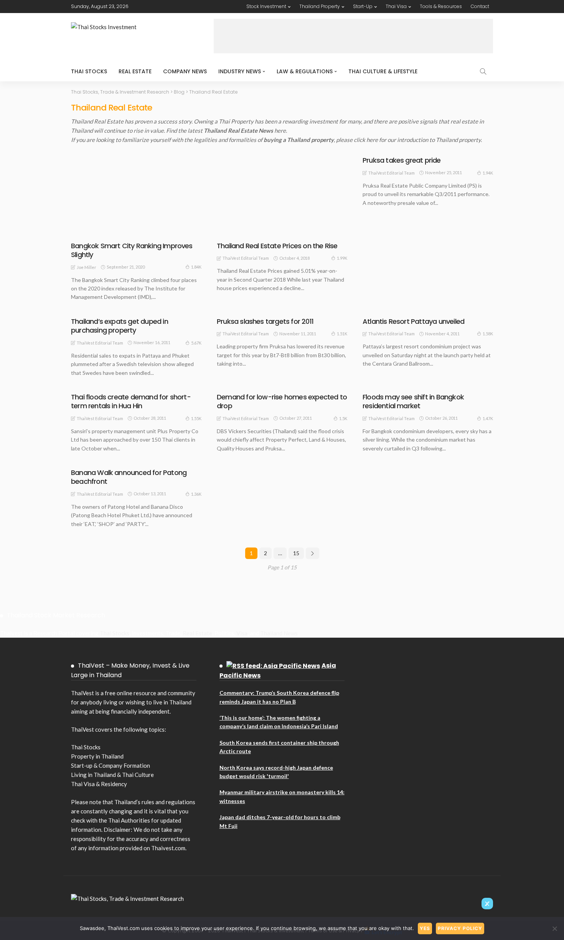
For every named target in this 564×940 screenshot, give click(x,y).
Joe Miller (86, 267)
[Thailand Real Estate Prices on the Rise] (282, 196)
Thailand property (458, 139)
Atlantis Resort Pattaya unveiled (413, 321)
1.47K (488, 418)
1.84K (196, 266)
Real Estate (135, 71)
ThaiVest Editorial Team (246, 258)
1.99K (342, 258)
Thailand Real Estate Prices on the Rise (277, 246)
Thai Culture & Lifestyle (382, 71)
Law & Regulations (305, 71)
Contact (480, 6)
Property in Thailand (97, 756)
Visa (241, 633)
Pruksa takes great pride (402, 160)
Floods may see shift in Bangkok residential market (413, 401)
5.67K (196, 342)
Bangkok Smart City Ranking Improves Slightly (132, 250)
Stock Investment (266, 6)
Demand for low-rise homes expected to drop (282, 401)
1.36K (196, 493)
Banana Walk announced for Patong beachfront (128, 477)
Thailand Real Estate (103, 231)
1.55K (196, 418)
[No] (554, 928)
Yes (425, 928)
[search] (483, 71)
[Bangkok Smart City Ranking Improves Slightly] (136, 196)
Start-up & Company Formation (110, 765)
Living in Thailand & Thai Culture (112, 774)
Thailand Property (319, 6)
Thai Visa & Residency (99, 783)
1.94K (488, 172)
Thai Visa (396, 6)
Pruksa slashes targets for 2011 (265, 321)
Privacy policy (460, 928)
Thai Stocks (89, 71)
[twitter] (487, 903)
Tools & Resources (441, 6)
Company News (185, 71)
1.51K (342, 333)
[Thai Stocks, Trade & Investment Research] (127, 897)
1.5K (343, 418)
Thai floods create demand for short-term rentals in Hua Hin (131, 401)
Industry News (239, 71)
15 (296, 553)
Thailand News (279, 633)
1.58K (488, 333)
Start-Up (363, 6)
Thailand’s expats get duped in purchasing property (119, 326)
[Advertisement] (353, 36)
